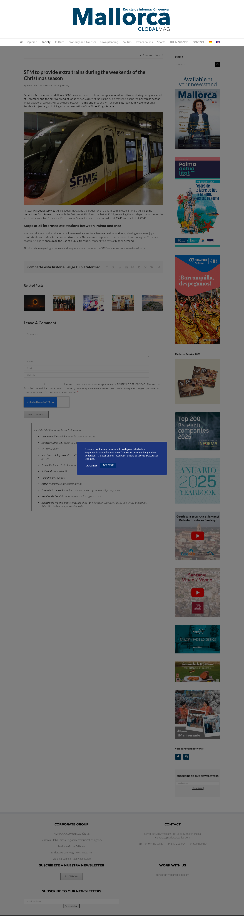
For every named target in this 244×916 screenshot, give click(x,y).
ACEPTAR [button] (108, 465)
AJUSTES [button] (91, 465)
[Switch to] (210, 42)
